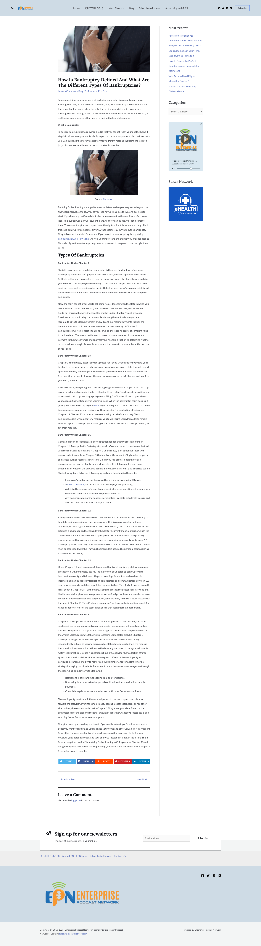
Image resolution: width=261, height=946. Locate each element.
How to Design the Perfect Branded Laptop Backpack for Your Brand (184, 66)
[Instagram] (227, 8)
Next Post (143, 779)
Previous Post (67, 779)
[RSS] (231, 8)
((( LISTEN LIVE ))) (50, 855)
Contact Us (120, 855)
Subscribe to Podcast (100, 855)
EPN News (81, 855)
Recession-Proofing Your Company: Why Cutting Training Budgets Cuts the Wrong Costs (185, 40)
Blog (80, 91)
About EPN (68, 855)
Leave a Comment (67, 91)
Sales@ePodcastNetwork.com (73, 933)
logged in (76, 800)
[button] (12, 8)
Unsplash (108, 199)
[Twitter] (223, 8)
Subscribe (203, 838)
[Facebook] (219, 8)
